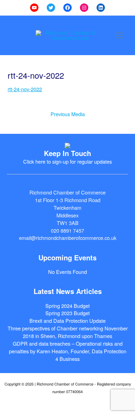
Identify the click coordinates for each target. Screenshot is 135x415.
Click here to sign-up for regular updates (67, 161)
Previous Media (68, 114)
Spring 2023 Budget (67, 313)
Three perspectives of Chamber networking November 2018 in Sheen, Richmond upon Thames (68, 332)
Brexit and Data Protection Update (67, 320)
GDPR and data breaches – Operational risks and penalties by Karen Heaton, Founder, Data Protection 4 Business (67, 351)
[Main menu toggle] (119, 35)
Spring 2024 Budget (67, 305)
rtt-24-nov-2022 (25, 89)
